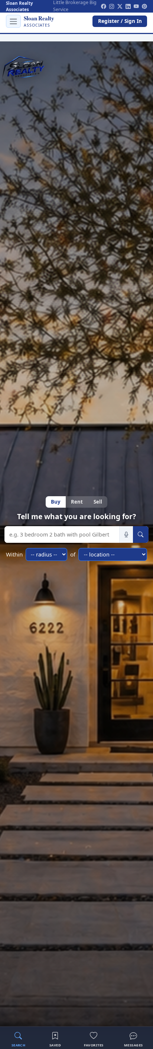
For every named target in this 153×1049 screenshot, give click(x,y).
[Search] (141, 534)
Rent (77, 501)
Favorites (94, 1045)
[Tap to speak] (126, 534)
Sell (98, 501)
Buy (55, 501)
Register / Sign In (120, 20)
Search (19, 1045)
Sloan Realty (39, 21)
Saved (55, 1045)
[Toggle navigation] (13, 21)
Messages (133, 1045)
